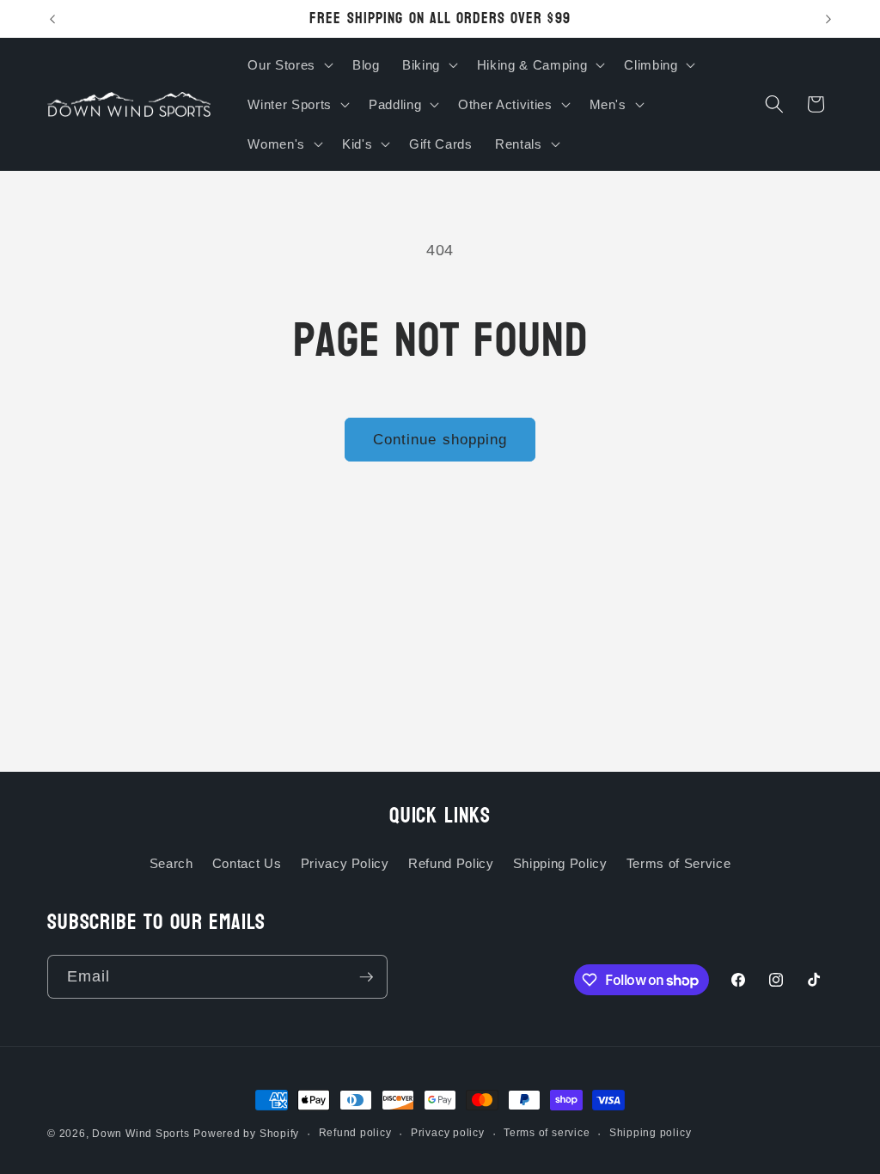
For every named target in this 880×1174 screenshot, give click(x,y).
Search (171, 863)
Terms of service (547, 1133)
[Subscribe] (366, 977)
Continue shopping (440, 439)
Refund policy (355, 1133)
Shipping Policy (560, 863)
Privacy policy (448, 1133)
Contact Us (247, 863)
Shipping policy (650, 1133)
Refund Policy (451, 863)
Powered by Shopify (246, 1134)
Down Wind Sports (140, 1134)
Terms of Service (678, 863)
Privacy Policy (345, 863)
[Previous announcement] (52, 19)
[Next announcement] (828, 19)
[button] (288, 64)
